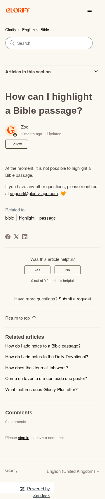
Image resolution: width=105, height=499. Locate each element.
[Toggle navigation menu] (89, 10)
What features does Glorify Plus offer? (41, 389)
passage (47, 218)
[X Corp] (16, 236)
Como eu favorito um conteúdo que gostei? (46, 378)
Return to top (18, 318)
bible (9, 218)
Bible (45, 29)
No (67, 269)
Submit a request (75, 298)
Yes (37, 269)
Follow (16, 143)
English (28, 29)
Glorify (10, 29)
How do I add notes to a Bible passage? (42, 346)
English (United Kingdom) (71, 470)
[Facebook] (7, 236)
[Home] (18, 10)
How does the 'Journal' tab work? (36, 367)
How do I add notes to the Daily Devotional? (46, 356)
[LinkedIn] (24, 236)
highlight (26, 218)
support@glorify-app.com (34, 193)
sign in (23, 437)
